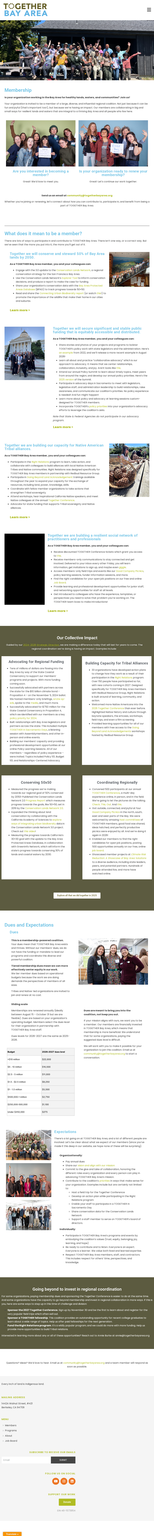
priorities (104, 1180)
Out (109, 804)
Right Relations (40, 462)
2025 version (66, 379)
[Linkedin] (72, 1481)
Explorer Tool (69, 278)
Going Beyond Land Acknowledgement (50, 477)
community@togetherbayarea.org (89, 195)
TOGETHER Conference (106, 793)
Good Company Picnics (129, 571)
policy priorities (98, 406)
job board (98, 850)
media (34, 703)
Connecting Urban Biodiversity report (62, 293)
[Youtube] (55, 1481)
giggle (122, 567)
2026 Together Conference (108, 708)
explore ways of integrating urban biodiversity (36, 821)
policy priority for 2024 (23, 718)
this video (29, 831)
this (99, 293)
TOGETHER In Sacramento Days (28, 729)
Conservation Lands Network (73, 270)
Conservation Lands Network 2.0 (44, 808)
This (103, 804)
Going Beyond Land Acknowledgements (115, 729)
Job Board (60, 582)
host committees (130, 819)
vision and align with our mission (96, 1165)
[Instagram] (63, 1481)
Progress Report (35, 800)
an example (66, 352)
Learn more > (20, 310)
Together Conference (61, 500)
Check (96, 804)
